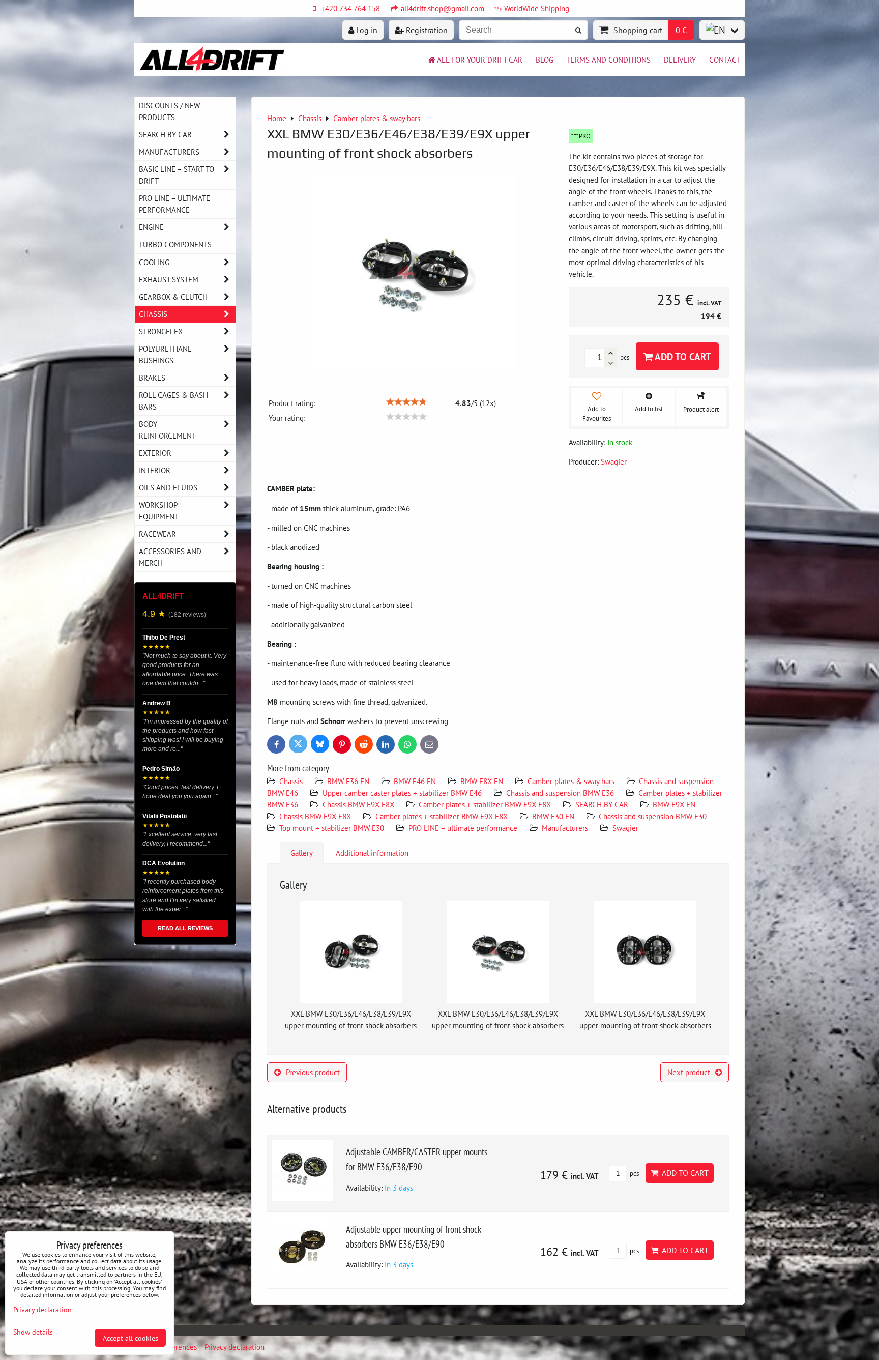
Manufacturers (565, 828)
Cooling (154, 262)
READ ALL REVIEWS (185, 928)
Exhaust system (168, 279)
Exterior (155, 453)
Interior (154, 470)
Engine (151, 227)
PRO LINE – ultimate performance (463, 828)
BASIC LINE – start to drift (176, 175)
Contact (725, 59)
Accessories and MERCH (170, 557)
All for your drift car (479, 59)
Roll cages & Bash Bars (173, 401)
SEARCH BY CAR (601, 804)
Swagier (625, 828)
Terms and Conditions (609, 59)
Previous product (313, 1072)
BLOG (544, 59)
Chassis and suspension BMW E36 (560, 793)
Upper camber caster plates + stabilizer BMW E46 (402, 793)
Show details (33, 1332)
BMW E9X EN (674, 804)
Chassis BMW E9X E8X (358, 804)
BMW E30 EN (553, 816)
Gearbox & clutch (173, 297)
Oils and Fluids (168, 487)
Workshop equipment (159, 511)
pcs (633, 1173)
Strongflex (161, 331)
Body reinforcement (167, 430)
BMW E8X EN (481, 781)
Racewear (157, 534)
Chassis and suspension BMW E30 (653, 816)
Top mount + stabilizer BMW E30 (331, 828)
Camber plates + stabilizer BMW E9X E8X (485, 804)
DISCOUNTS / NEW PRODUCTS (169, 111)
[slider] (406, 402)
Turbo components (175, 244)
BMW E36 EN (348, 781)
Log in (365, 30)
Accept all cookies (130, 1338)
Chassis (291, 781)
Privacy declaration (234, 1347)
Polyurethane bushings (165, 354)
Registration (426, 30)
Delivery (680, 59)
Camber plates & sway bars (571, 781)
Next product (688, 1072)
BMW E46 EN (415, 781)
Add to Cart (682, 356)
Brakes (152, 377)
